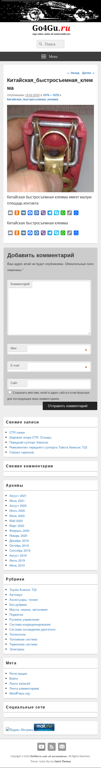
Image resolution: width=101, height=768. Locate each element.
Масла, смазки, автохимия (28, 609)
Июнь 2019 (17, 565)
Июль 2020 (17, 510)
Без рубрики (18, 604)
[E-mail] (62, 747)
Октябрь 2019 (19, 545)
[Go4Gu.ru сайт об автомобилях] (50, 35)
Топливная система (23, 639)
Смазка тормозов (21, 452)
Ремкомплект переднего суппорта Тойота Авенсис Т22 (48, 447)
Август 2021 (18, 495)
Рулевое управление (24, 619)
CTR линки (17, 432)
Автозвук (15, 594)
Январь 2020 (18, 535)
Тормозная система (23, 644)
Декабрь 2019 (19, 540)
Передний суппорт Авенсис (28, 442)
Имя (13, 348)
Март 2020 (16, 525)
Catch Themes (62, 761)
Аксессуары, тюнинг (23, 599)
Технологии (17, 634)
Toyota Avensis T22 (23, 589)
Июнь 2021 (17, 500)
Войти (13, 678)
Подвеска (16, 614)
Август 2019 (18, 555)
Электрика (16, 649)
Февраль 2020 (19, 530)
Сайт (14, 382)
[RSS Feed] (52, 747)
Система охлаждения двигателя (32, 629)
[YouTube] (41, 747)
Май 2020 (16, 520)
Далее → (88, 73)
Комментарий (20, 284)
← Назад (73, 73)
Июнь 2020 (17, 515)
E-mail (15, 365)
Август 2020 (18, 505)
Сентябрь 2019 (19, 550)
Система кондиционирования (29, 624)
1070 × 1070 (51, 95)
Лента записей (19, 683)
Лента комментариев (24, 688)
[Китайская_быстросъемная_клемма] (50, 190)
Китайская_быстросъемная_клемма (32, 99)
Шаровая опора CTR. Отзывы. (30, 437)
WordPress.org (19, 693)
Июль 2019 (17, 560)
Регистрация (18, 673)
